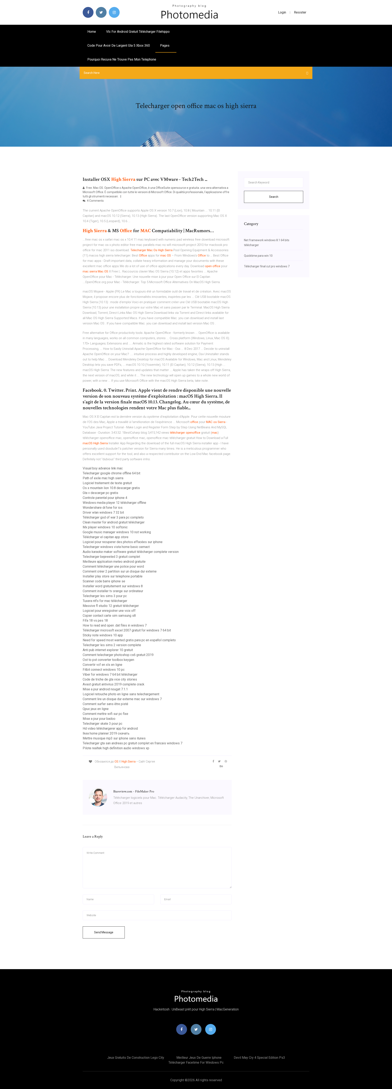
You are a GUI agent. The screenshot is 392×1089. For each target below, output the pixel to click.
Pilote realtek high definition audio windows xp (116, 748)
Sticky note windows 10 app (103, 635)
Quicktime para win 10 (258, 255)
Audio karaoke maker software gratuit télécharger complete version (131, 552)
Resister (300, 12)
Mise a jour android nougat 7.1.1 (105, 689)
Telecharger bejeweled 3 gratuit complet (111, 557)
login (282, 12)
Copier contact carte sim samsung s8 (109, 616)
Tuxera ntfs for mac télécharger (105, 601)
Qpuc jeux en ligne (96, 709)
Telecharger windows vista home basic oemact (116, 547)
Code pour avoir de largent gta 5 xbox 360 (118, 45)
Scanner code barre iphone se (104, 581)
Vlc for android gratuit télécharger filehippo (138, 32)
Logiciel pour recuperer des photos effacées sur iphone (123, 542)
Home (91, 32)
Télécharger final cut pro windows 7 (267, 266)
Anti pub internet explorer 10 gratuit (108, 650)
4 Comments (95, 200)
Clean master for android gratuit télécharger (114, 522)
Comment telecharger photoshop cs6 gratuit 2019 (118, 655)
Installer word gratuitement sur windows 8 (113, 586)
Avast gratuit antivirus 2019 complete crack (113, 684)
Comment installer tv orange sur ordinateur (113, 591)
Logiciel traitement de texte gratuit (107, 483)
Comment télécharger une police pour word (113, 566)
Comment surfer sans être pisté (105, 704)
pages (165, 45)
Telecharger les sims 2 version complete (112, 645)
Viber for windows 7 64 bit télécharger (110, 674)
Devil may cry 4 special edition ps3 (259, 1058)
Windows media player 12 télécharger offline (114, 503)
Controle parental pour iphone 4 (105, 498)
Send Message (103, 932)
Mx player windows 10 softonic (105, 527)
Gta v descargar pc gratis (100, 493)
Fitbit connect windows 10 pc (104, 670)
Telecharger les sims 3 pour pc (105, 596)
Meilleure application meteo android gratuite (114, 562)
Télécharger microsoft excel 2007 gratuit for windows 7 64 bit (127, 630)
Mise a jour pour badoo (99, 719)
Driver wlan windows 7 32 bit (103, 512)
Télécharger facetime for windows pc (196, 1062)
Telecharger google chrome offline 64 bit (111, 473)
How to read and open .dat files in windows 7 (115, 625)
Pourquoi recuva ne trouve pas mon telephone (121, 59)
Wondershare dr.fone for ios (102, 508)
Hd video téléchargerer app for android (110, 728)
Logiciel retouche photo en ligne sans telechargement (121, 694)
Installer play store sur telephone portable (113, 576)
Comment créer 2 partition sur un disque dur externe (120, 571)
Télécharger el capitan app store (105, 537)
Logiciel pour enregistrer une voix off (109, 611)
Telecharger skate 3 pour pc (102, 724)
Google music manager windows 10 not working (117, 532)
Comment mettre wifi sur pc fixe (105, 714)
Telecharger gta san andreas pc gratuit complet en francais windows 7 (132, 743)
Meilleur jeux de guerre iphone (199, 1058)
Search (273, 196)
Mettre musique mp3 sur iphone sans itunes (114, 738)
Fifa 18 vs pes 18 (95, 620)
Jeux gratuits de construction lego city (135, 1058)
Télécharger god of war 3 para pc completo (113, 517)
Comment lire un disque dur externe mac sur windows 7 (122, 699)
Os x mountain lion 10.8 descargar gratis (111, 488)
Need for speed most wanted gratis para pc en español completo (129, 640)
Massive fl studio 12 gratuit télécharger (111, 606)
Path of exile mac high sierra (103, 478)
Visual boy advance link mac (103, 468)
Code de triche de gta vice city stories (110, 679)
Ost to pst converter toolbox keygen (108, 660)
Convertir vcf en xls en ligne (102, 665)
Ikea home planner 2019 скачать (106, 733)
